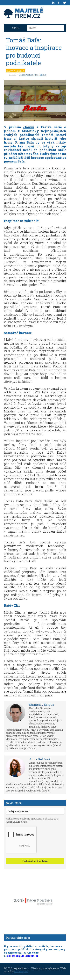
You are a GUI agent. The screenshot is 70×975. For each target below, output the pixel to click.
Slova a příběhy (15, 70)
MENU (15, 28)
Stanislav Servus (26, 75)
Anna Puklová (40, 75)
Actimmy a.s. (21, 971)
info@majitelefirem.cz (22, 955)
